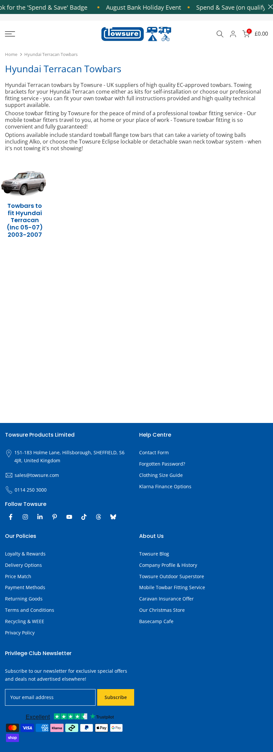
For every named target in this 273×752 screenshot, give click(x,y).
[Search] (220, 34)
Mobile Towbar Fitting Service (172, 587)
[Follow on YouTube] (69, 517)
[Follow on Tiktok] (84, 517)
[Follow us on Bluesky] (113, 517)
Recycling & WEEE (24, 621)
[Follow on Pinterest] (54, 517)
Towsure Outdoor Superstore (171, 576)
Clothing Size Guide (161, 475)
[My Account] (233, 34)
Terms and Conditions (29, 610)
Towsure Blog (154, 554)
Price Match (18, 576)
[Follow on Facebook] (10, 517)
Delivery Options (23, 565)
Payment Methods (25, 587)
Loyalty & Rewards (25, 554)
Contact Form (154, 452)
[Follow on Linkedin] (40, 517)
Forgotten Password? (162, 464)
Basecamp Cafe (156, 621)
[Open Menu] (45, 34)
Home (11, 54)
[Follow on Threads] (98, 517)
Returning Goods (24, 598)
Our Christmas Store (162, 610)
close (269, 6)
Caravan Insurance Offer (166, 598)
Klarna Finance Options (165, 486)
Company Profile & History (168, 565)
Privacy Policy (20, 632)
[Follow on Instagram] (25, 517)
